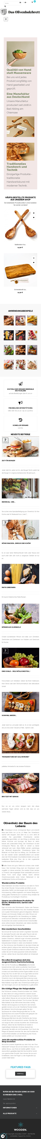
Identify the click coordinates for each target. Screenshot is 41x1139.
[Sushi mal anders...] (20, 702)
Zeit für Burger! (8, 460)
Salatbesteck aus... (20, 244)
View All (20, 1073)
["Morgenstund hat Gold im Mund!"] (20, 743)
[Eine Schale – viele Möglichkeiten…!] (20, 657)
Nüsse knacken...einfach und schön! (16, 543)
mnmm (28, 1136)
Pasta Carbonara (8, 587)
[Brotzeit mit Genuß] (20, 783)
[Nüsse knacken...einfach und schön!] (20, 529)
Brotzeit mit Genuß (10, 796)
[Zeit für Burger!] (20, 447)
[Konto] (20, 2)
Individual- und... (8, 502)
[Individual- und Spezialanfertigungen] (20, 488)
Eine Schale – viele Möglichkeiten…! (16, 671)
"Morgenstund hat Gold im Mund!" (15, 757)
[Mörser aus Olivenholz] (20, 613)
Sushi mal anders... (9, 715)
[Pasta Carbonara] (20, 574)
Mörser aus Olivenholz (11, 627)
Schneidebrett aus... (20, 289)
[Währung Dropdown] (25, 2)
